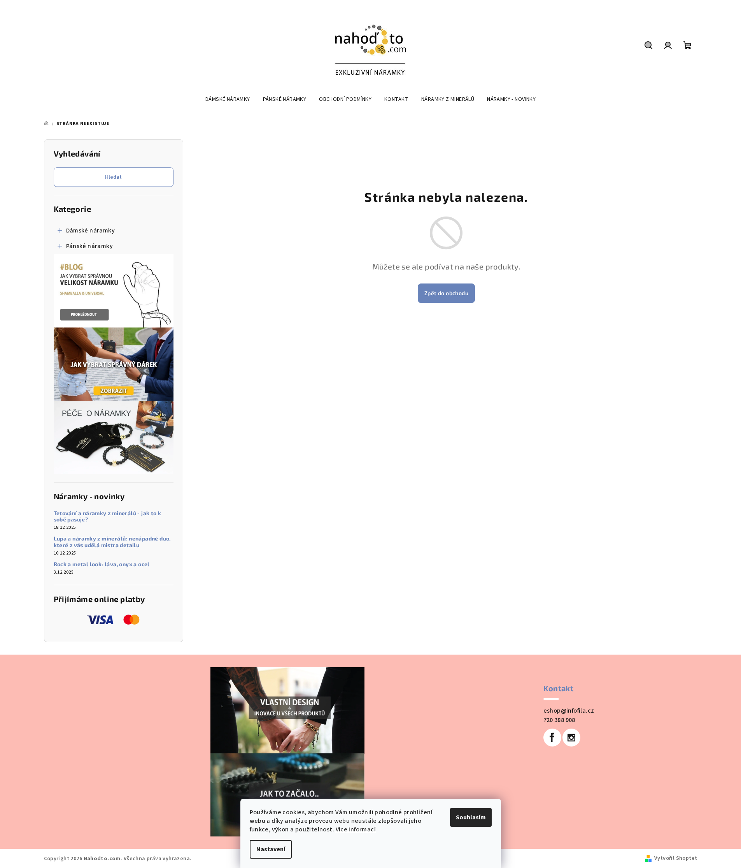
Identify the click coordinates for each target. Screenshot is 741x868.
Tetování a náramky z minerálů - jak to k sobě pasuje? (107, 516)
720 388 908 (559, 720)
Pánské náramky (89, 246)
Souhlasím (471, 817)
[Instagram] (571, 738)
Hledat (113, 177)
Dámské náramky (90, 230)
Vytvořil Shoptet (675, 858)
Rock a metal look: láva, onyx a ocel (102, 564)
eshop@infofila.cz (568, 710)
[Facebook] (552, 738)
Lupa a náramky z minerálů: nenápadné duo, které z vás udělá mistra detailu (112, 541)
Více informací (356, 829)
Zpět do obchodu (446, 293)
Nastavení (270, 849)
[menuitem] (227, 99)
